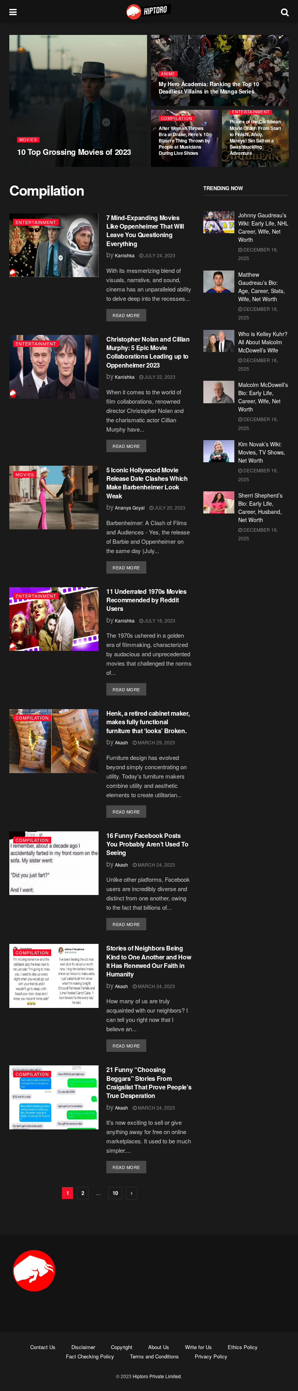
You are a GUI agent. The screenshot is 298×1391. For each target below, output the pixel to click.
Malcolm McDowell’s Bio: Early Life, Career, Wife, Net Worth (263, 397)
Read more (129, 315)
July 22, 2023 (159, 376)
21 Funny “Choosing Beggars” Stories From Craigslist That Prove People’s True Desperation (148, 1082)
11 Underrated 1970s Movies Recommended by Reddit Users (146, 600)
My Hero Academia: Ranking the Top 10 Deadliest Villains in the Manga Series (209, 87)
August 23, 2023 (76, 166)
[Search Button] (285, 11)
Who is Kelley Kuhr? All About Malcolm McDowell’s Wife (263, 342)
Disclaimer (83, 1347)
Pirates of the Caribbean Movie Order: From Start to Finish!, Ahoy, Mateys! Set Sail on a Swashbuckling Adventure (255, 137)
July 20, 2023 (169, 507)
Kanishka (125, 255)
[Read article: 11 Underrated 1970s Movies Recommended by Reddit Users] (54, 619)
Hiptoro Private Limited (157, 1376)
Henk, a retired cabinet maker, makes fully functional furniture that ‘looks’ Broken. (147, 722)
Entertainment (251, 111)
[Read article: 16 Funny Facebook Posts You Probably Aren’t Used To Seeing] (54, 863)
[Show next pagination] (131, 1193)
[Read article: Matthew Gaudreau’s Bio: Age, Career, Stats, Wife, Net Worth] (218, 282)
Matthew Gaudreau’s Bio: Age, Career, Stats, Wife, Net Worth (261, 287)
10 (115, 1193)
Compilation (176, 118)
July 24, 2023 (247, 166)
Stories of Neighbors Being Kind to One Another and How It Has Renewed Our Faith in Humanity (148, 961)
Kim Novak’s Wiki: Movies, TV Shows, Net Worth (261, 452)
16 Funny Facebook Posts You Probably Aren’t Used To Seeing (147, 844)
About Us (158, 1347)
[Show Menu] (13, 11)
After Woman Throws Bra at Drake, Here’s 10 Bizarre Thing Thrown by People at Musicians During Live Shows (184, 141)
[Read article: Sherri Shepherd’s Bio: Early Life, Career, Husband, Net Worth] (218, 502)
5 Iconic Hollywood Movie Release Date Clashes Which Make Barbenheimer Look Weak (147, 482)
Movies (28, 139)
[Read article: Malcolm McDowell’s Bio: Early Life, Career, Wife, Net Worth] (218, 392)
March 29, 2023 (156, 742)
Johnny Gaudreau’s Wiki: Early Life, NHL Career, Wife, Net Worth (263, 227)
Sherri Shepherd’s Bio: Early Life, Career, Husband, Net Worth (260, 507)
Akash (121, 742)
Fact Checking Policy (90, 1356)
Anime (168, 73)
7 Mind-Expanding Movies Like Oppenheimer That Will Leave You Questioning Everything (145, 230)
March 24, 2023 (156, 864)
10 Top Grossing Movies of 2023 (74, 151)
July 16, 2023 (159, 620)
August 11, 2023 (179, 166)
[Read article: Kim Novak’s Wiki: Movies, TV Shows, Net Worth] (218, 451)
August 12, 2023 (179, 105)
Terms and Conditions (154, 1356)
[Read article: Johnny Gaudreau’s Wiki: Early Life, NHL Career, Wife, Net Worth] (218, 222)
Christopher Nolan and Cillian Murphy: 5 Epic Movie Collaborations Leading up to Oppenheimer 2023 (148, 352)
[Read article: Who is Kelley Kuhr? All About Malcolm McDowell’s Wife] (218, 341)
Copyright (121, 1347)
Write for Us (198, 1347)
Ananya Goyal (38, 166)
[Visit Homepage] (149, 11)
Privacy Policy (211, 1356)
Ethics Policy (243, 1347)
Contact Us (42, 1347)
